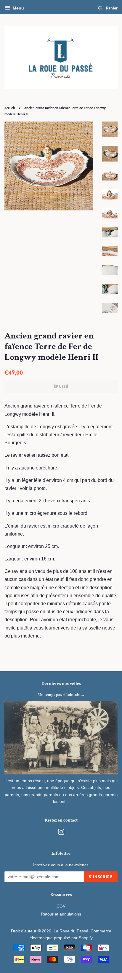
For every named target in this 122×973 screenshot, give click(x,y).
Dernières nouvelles (61, 683)
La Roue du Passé (71, 931)
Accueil (9, 108)
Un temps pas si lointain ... (61, 694)
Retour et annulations (61, 914)
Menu (18, 8)
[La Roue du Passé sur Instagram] (61, 833)
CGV (61, 906)
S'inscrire (101, 876)
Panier (111, 8)
